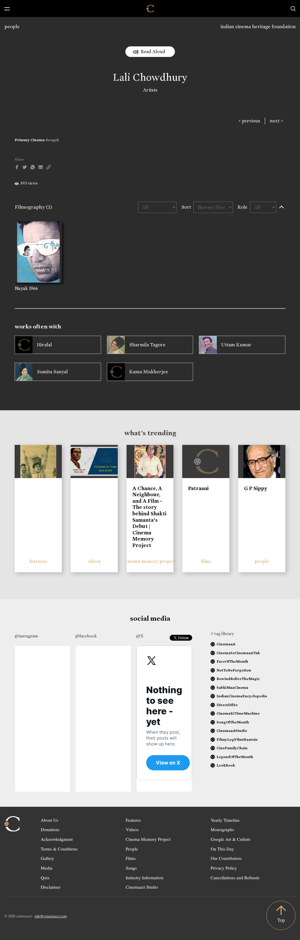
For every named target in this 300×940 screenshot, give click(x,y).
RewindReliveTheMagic (238, 678)
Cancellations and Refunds (235, 877)
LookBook (226, 765)
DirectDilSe (227, 705)
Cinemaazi (226, 644)
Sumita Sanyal (52, 372)
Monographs (222, 829)
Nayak (21, 288)
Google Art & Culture (230, 839)
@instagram (26, 636)
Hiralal (44, 345)
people (12, 26)
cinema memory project (150, 561)
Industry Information (144, 877)
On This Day (222, 849)
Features (133, 820)
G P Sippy (255, 488)
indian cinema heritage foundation (258, 26)
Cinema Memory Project (148, 839)
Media (46, 868)
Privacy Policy (224, 868)
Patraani (198, 488)
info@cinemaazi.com (51, 916)
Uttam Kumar (236, 345)
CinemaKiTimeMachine (238, 713)
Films (131, 858)
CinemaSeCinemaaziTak (238, 653)
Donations (50, 829)
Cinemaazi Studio (142, 887)
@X (140, 636)
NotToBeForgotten (234, 670)
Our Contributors (226, 858)
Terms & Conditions (59, 849)
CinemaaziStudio (232, 730)
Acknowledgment (57, 839)
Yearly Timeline (225, 820)
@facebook (86, 636)
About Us (49, 820)
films (206, 561)
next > (276, 121)
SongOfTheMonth (233, 722)
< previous (249, 121)
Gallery (47, 858)
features (38, 561)
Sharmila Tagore (147, 345)
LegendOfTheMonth (235, 757)
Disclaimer (50, 887)
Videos (132, 829)
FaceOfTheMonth (232, 661)
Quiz (45, 877)
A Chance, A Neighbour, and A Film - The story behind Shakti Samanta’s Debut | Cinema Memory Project (149, 517)
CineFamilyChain (232, 748)
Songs (131, 868)
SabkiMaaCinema (232, 687)
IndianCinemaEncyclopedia (242, 696)
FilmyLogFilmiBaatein (237, 739)
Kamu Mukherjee (148, 372)
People (132, 849)
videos (94, 561)
